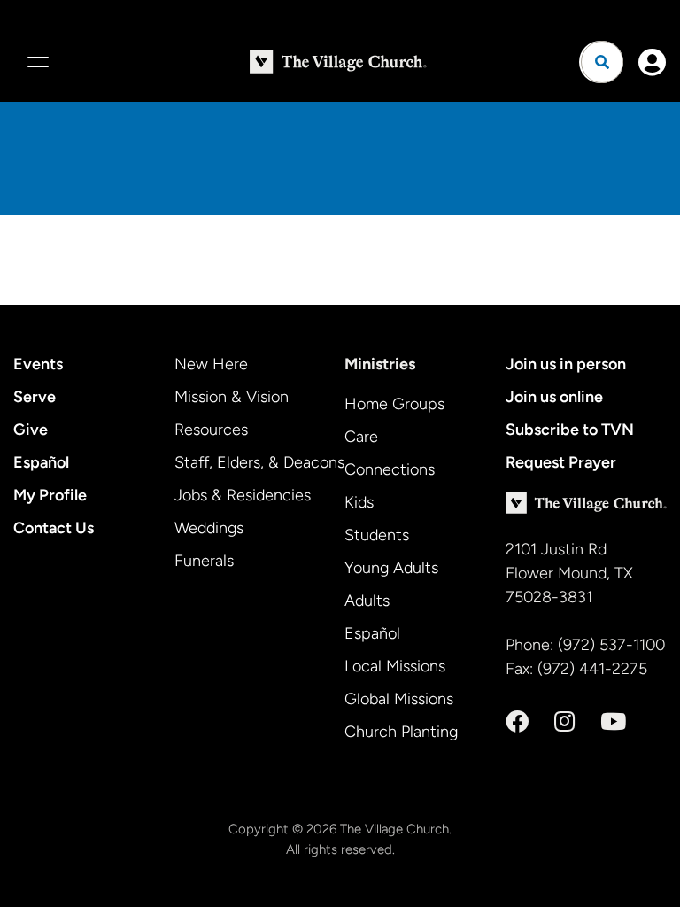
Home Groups (394, 404)
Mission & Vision (231, 397)
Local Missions (394, 666)
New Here (211, 364)
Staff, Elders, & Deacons (259, 462)
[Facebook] (517, 722)
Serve (34, 397)
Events (38, 364)
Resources (211, 429)
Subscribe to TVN (570, 429)
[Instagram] (564, 722)
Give (30, 429)
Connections (389, 469)
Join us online (554, 397)
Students (376, 535)
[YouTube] (613, 722)
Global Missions (398, 699)
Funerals (204, 560)
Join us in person (566, 364)
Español (41, 462)
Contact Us (53, 528)
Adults (367, 600)
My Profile (50, 495)
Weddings (208, 528)
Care (361, 436)
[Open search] (602, 62)
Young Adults (391, 568)
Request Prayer (561, 462)
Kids (359, 502)
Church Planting (401, 731)
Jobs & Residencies (242, 495)
